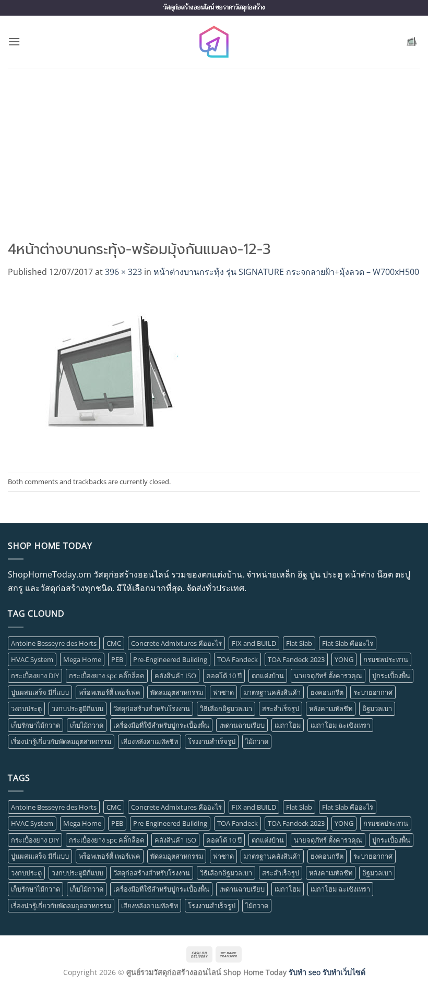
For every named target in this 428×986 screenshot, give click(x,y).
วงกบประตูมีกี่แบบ (77, 708)
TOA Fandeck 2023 (296, 659)
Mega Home (82, 659)
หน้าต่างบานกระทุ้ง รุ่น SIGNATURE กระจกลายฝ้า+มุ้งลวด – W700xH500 (286, 272)
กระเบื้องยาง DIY (35, 675)
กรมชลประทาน (385, 659)
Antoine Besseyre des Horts (54, 643)
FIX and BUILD (254, 643)
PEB (117, 659)
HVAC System (32, 659)
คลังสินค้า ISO (175, 675)
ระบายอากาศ (373, 692)
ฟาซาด (223, 692)
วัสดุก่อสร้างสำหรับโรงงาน (151, 708)
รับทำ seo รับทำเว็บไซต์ (327, 972)
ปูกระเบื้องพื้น (391, 675)
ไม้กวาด (256, 741)
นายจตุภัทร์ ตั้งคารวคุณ (328, 675)
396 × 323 (123, 272)
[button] (14, 41)
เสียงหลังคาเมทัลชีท (149, 741)
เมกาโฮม (288, 725)
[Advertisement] (214, 146)
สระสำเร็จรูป (280, 708)
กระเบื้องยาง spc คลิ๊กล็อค (107, 675)
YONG (344, 659)
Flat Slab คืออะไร (347, 643)
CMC (113, 643)
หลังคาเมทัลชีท (330, 708)
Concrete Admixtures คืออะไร (176, 643)
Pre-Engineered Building (170, 659)
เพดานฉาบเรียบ (242, 725)
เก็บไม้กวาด (86, 725)
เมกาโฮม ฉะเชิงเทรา (340, 725)
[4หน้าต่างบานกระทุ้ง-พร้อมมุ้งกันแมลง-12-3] (111, 374)
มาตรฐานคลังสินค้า (272, 692)
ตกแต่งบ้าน (268, 675)
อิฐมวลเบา (377, 708)
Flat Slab (299, 643)
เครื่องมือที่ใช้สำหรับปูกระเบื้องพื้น (161, 725)
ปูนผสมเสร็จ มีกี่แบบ (40, 692)
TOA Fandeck (237, 659)
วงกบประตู (26, 708)
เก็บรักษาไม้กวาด (35, 725)
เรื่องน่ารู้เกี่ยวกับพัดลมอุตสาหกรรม (61, 741)
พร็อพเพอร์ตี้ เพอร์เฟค (109, 692)
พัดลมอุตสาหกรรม (176, 692)
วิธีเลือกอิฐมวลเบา (226, 708)
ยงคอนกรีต (327, 692)
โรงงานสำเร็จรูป (211, 741)
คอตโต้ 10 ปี (224, 675)
